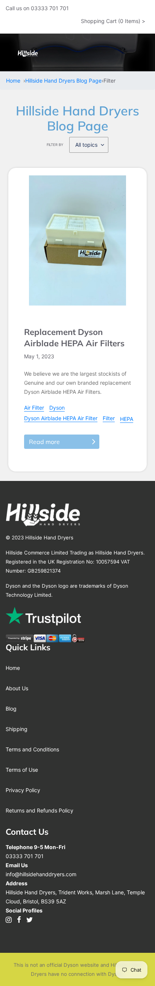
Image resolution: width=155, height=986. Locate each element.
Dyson (57, 407)
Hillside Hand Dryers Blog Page (63, 80)
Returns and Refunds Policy (39, 810)
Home (14, 80)
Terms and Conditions (32, 749)
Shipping (16, 729)
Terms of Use (22, 769)
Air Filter (34, 407)
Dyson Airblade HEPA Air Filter (60, 418)
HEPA (126, 419)
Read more (44, 441)
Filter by (55, 145)
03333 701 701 (25, 856)
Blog (11, 708)
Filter (109, 418)
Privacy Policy (23, 790)
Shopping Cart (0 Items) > (113, 21)
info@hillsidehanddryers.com (41, 874)
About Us (17, 688)
